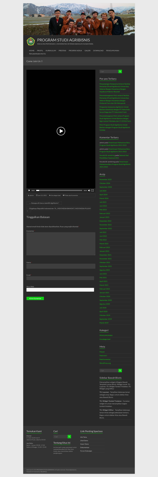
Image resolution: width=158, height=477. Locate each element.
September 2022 (106, 228)
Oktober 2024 (105, 183)
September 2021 (106, 266)
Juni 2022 (103, 236)
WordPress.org (105, 363)
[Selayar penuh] (92, 190)
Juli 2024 (103, 191)
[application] (60, 131)
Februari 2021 (105, 289)
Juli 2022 (103, 232)
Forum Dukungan (86, 451)
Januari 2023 (104, 217)
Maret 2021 (104, 285)
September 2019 (106, 319)
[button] (61, 131)
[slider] (59, 190)
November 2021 (106, 259)
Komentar (30, 231)
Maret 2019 (104, 323)
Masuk (102, 352)
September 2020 (106, 300)
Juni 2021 (103, 274)
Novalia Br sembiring (107, 155)
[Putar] (29, 190)
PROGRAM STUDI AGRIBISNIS (63, 40)
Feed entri (103, 355)
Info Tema (83, 437)
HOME (31, 50)
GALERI (88, 50)
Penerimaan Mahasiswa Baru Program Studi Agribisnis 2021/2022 (115, 164)
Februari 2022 (105, 247)
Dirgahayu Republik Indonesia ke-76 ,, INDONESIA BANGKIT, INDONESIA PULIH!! (58, 209)
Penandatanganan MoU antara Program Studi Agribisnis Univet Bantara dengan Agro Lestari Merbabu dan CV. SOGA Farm (115, 118)
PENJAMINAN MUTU (37, 54)
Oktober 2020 (105, 296)
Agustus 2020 (105, 304)
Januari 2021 (104, 293)
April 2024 (103, 194)
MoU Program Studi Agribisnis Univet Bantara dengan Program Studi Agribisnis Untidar (115, 127)
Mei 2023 (103, 210)
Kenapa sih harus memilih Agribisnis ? (44, 203)
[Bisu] (89, 190)
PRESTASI (62, 50)
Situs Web (30, 286)
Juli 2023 (103, 202)
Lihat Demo (84, 440)
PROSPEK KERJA (75, 50)
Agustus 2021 (105, 270)
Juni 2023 (103, 206)
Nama (29, 262)
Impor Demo (84, 444)
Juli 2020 (103, 308)
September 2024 (106, 187)
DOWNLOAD (98, 50)
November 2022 (106, 225)
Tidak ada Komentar (71, 195)
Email (28, 275)
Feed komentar (105, 359)
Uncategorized (56, 195)
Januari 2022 (104, 251)
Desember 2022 (105, 221)
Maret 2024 (104, 198)
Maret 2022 (104, 243)
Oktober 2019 (105, 315)
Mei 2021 (103, 277)
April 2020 (103, 311)
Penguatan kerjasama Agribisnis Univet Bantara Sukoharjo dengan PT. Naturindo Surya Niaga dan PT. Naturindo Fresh (115, 109)
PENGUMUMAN (112, 50)
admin (32, 195)
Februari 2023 (105, 213)
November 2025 (106, 179)
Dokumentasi (84, 447)
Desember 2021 (105, 255)
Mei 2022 (103, 240)
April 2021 (103, 281)
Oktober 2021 (105, 262)
